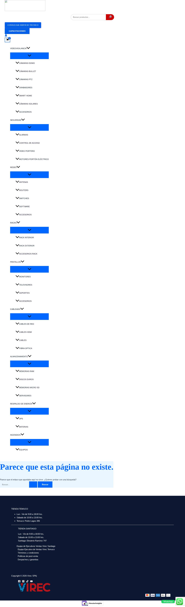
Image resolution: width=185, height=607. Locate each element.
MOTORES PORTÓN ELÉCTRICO (34, 159)
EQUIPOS (23, 450)
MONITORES (25, 277)
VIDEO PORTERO (27, 151)
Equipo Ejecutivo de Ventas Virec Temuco (36, 549)
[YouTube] (31, 582)
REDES (13, 167)
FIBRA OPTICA (25, 348)
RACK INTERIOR (26, 237)
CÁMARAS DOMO (27, 63)
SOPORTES (24, 293)
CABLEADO (15, 309)
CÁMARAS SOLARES (28, 104)
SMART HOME (25, 96)
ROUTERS (23, 190)
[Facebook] (19, 582)
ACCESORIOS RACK (28, 254)
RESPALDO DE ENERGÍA (21, 404)
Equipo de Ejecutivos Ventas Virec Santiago (36, 546)
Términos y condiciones (28, 553)
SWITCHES (24, 198)
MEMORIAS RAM (26, 371)
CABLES (22, 340)
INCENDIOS (15, 435)
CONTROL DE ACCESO (29, 143)
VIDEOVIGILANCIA (18, 48)
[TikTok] (27, 582)
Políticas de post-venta (28, 556)
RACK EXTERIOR (26, 246)
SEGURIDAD (15, 120)
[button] (17, 31)
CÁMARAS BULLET (27, 71)
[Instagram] (23, 582)
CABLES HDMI (25, 332)
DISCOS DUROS (26, 379)
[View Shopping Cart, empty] (7, 40)
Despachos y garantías (28, 559)
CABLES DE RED (26, 324)
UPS (21, 419)
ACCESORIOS (25, 112)
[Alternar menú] (29, 55)
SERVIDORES (25, 396)
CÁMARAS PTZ (26, 79)
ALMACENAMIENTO (19, 356)
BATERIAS (23, 427)
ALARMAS (23, 135)
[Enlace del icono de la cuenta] (6, 36)
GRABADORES (25, 87)
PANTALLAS (15, 262)
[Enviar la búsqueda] (33, 484)
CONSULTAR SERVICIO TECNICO (22, 25)
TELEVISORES (25, 285)
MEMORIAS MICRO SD (29, 387)
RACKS (13, 223)
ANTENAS (23, 182)
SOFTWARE (24, 206)
